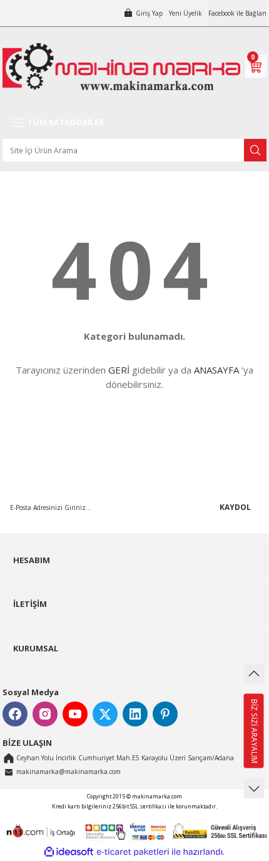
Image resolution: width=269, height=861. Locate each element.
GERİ (118, 370)
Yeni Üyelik (185, 13)
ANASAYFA (216, 370)
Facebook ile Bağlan (237, 13)
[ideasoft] (69, 852)
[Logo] (121, 66)
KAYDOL (235, 507)
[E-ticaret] (133, 852)
